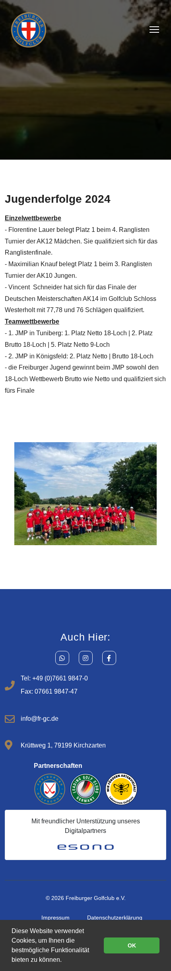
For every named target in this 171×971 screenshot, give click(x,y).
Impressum (55, 917)
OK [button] (132, 945)
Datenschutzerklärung (114, 917)
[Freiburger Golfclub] (29, 29)
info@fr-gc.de (39, 718)
